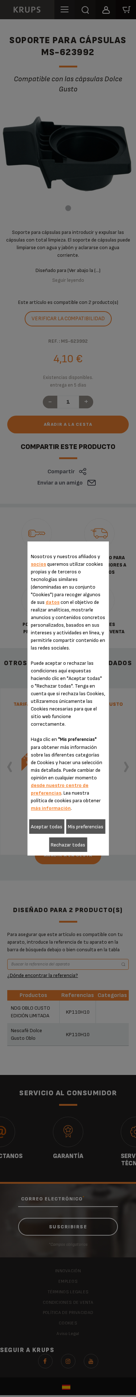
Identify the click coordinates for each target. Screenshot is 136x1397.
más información (51, 808)
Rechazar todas (68, 845)
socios (38, 564)
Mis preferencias (85, 827)
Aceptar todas (46, 827)
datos (52, 602)
